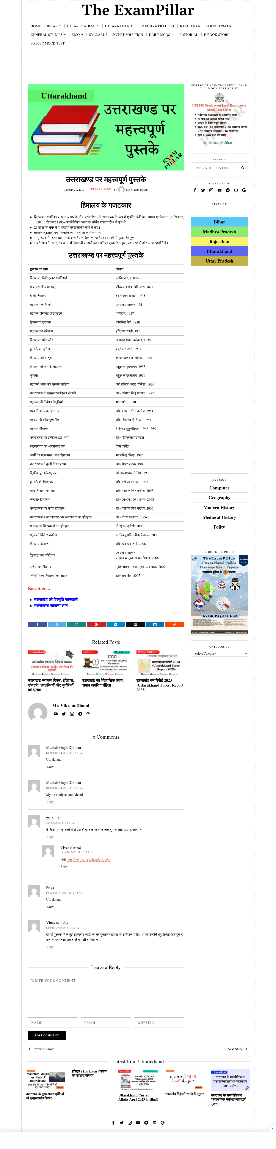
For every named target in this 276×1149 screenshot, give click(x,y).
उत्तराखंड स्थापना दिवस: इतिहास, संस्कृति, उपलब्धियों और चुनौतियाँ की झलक (51, 685)
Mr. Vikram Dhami (137, 189)
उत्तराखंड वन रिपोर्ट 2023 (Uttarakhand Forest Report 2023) (159, 685)
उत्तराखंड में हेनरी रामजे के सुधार (184, 1094)
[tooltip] (37, 624)
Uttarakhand (99, 189)
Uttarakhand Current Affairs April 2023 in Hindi (138, 1097)
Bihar (219, 221)
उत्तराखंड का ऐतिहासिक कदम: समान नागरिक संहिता (103, 682)
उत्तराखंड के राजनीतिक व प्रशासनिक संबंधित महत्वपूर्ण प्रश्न (228, 1099)
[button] (243, 168)
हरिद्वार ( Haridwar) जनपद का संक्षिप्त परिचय (89, 1073)
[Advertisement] (138, 69)
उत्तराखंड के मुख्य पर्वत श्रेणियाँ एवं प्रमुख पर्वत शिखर (45, 1096)
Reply (50, 766)
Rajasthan (219, 241)
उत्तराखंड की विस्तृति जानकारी (56, 599)
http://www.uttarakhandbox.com (88, 859)
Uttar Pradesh (219, 260)
